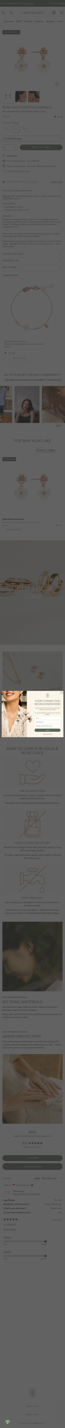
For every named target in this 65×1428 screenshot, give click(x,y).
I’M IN (47, 730)
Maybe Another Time (47, 734)
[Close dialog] (61, 692)
